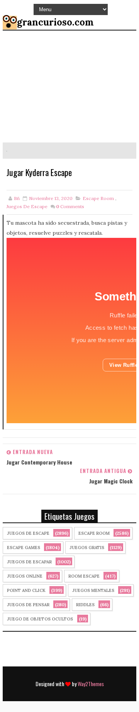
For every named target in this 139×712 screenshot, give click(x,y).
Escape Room (98, 198)
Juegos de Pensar (28, 604)
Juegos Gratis (87, 547)
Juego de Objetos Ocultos (40, 619)
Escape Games (23, 547)
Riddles (85, 604)
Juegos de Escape (27, 206)
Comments (70, 206)
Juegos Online (24, 576)
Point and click (26, 590)
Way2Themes (91, 684)
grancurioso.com (55, 22)
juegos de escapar (29, 562)
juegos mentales (93, 590)
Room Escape (84, 576)
